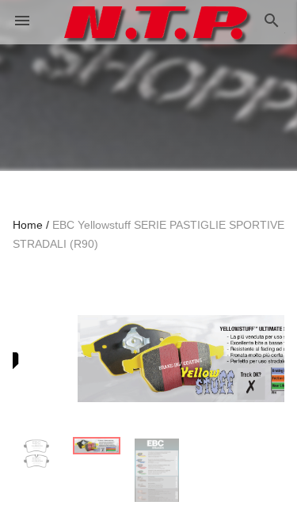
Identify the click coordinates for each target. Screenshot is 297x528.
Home (28, 224)
